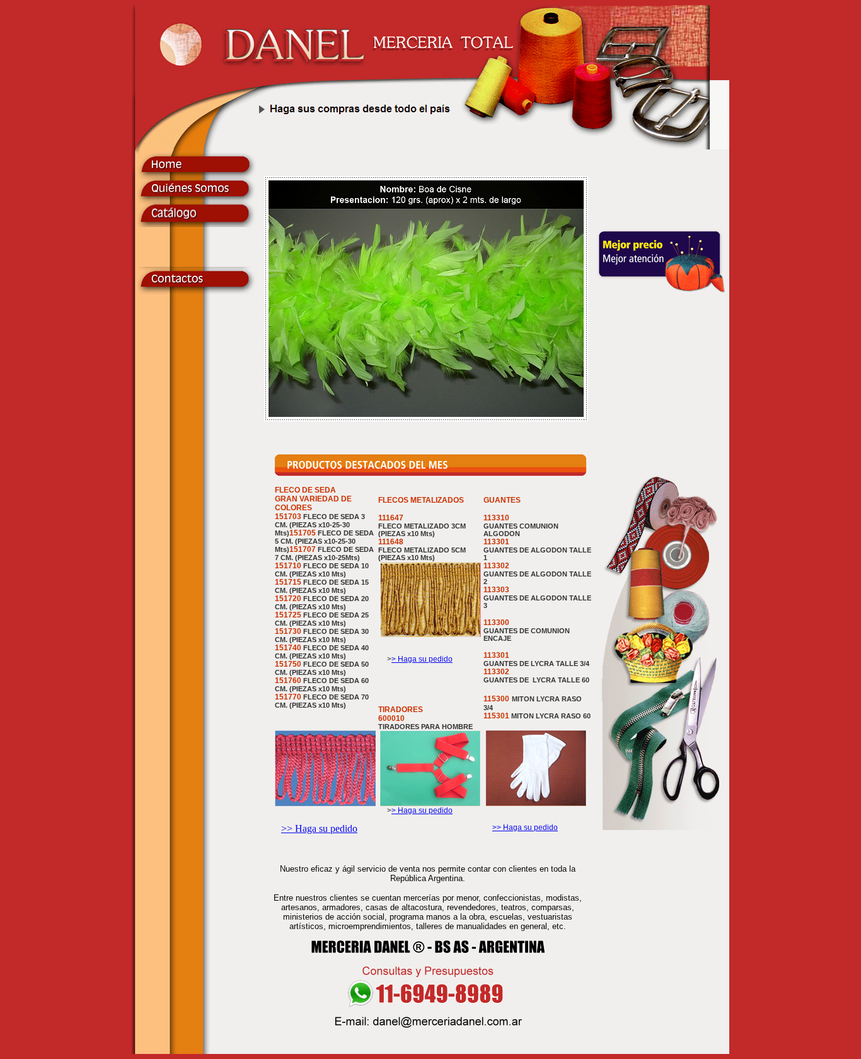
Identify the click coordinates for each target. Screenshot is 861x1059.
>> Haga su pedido (319, 828)
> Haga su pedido (422, 659)
